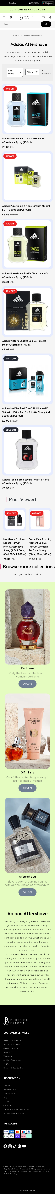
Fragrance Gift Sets (16, 975)
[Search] (46, 24)
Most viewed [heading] (22, 499)
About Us (8, 1085)
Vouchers (8, 1056)
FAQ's (6, 1064)
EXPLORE (27, 683)
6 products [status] (46, 72)
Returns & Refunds (12, 1044)
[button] (15, 72)
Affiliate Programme (12, 1060)
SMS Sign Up (9, 1093)
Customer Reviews (12, 1048)
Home (16, 36)
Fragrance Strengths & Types (16, 1109)
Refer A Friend (10, 1052)
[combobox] (27, 24)
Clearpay (7, 1105)
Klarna (7, 1101)
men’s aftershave (22, 958)
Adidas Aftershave (33, 36)
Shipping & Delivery (12, 1040)
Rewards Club (10, 1089)
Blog (5, 1097)
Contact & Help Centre (13, 1068)
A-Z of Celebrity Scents (14, 1113)
